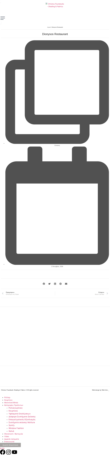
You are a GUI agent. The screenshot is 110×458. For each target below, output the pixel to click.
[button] (44, 284)
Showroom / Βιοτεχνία (13, 434)
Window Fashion (16, 428)
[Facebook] (2, 452)
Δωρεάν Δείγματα (11, 439)
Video (6, 436)
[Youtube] (14, 452)
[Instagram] (8, 452)
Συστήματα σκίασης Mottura (22, 422)
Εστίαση (57, 145)
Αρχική (49, 27)
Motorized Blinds (11, 402)
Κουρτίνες (8, 400)
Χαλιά (11, 431)
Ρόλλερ (7, 397)
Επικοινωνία (9, 441)
